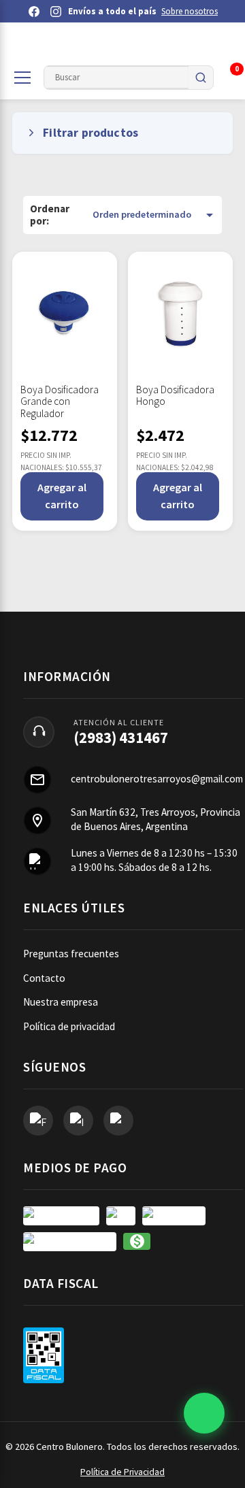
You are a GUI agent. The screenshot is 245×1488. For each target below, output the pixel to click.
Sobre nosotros (189, 11)
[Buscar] (201, 77)
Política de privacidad (69, 1026)
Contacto (44, 978)
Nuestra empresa (60, 1001)
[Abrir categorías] (22, 77)
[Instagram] (56, 11)
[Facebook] (34, 11)
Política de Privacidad (122, 1472)
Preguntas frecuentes (71, 953)
